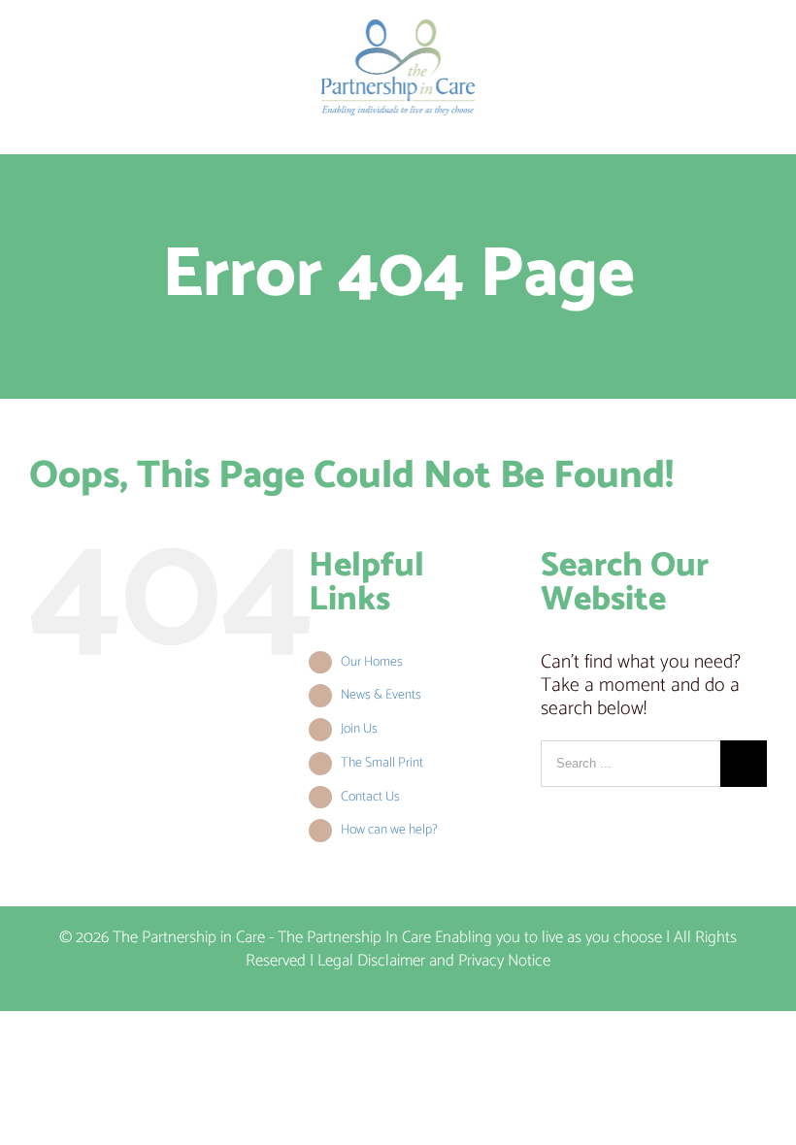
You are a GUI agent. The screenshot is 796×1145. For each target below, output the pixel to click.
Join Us (359, 729)
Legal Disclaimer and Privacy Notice (433, 960)
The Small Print (382, 763)
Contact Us (370, 797)
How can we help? (389, 830)
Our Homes (372, 662)
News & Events (381, 695)
